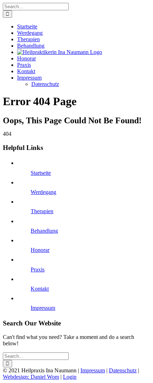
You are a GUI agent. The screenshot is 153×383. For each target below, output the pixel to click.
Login (69, 377)
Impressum (43, 308)
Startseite (41, 173)
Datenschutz (123, 370)
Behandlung (44, 231)
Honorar (40, 250)
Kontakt (40, 289)
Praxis (37, 269)
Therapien (42, 211)
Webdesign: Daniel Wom (31, 377)
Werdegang (43, 192)
